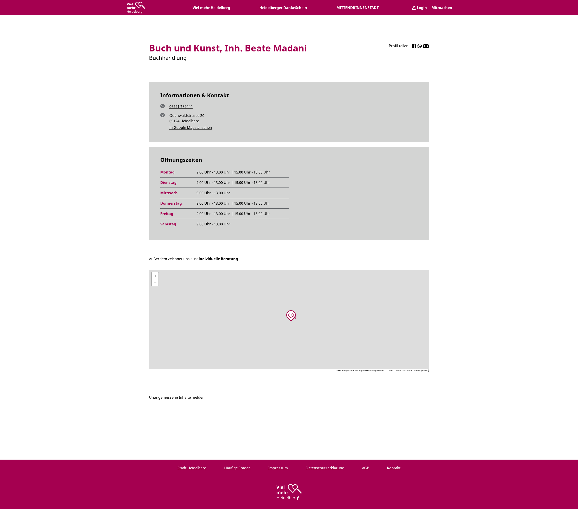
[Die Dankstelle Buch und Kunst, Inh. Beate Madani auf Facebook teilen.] (414, 46)
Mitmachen (441, 7)
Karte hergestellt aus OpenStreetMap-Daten (360, 370)
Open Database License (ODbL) (412, 370)
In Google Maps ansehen (190, 127)
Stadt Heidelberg (191, 467)
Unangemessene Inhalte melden (177, 397)
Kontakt (394, 467)
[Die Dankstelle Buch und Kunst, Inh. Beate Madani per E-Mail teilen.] (426, 46)
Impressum (278, 467)
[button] (291, 316)
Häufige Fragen (237, 467)
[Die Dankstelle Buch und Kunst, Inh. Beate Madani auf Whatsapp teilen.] (419, 46)
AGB (365, 467)
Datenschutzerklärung (325, 467)
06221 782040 (181, 106)
